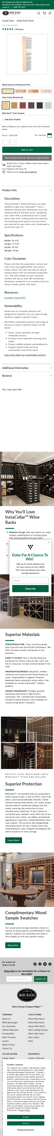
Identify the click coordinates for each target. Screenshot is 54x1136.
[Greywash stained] (27, 422)
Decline (26, 1123)
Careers (5, 1041)
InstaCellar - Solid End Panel (15, 431)
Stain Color (12, 97)
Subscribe (9, 971)
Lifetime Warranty (10, 1030)
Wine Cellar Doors (36, 1033)
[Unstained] (5, 422)
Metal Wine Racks (36, 1022)
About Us (6, 1018)
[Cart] (44, 13)
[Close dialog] (48, 542)
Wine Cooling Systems (38, 1030)
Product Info (9, 190)
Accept (26, 1117)
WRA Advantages (10, 1022)
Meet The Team (9, 1037)
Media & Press (8, 1044)
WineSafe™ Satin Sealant (13, 113)
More (30, 1041)
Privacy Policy (24, 1110)
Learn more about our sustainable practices (25, 354)
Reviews (7, 375)
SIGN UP (40, 979)
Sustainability (8, 1033)
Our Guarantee (8, 1026)
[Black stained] (22, 422)
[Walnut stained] (18, 422)
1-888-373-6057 (19, 7)
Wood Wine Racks (36, 1018)
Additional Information (15, 368)
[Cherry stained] (14, 422)
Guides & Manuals (36, 1058)
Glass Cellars (33, 1037)
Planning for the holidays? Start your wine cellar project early (26, 5)
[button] (39, 13)
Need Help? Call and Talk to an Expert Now (27, 157)
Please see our (22, 172)
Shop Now (13, 945)
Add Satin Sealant (13, 119)
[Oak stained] (9, 422)
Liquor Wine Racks (36, 1026)
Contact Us (7, 1048)
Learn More (14, 840)
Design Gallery (8, 1058)
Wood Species (16, 84)
